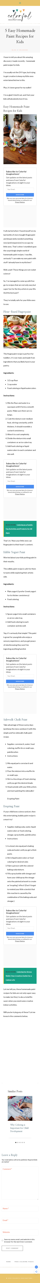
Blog (14, 50)
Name (6, 1208)
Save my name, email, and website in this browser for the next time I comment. (19, 1240)
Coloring (23, 50)
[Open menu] (20, 3)
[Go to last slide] (10, 1118)
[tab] (15, 1142)
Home (8, 1261)
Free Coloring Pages (24, 1261)
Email (5, 1220)
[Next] (30, 1118)
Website (6, 1232)
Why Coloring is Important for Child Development (19, 1128)
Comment (7, 1169)
